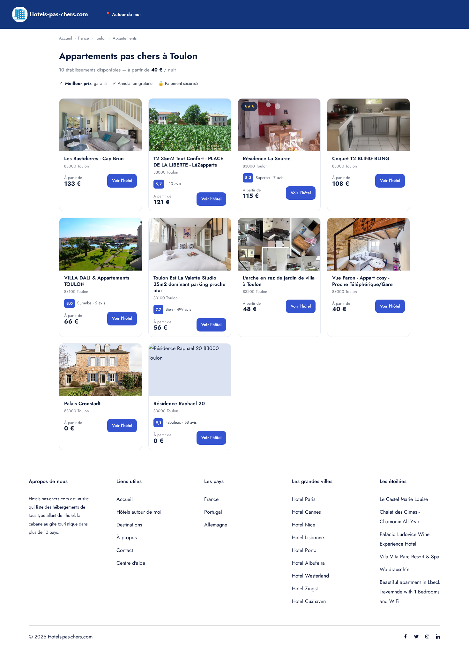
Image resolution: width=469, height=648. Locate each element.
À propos (126, 537)
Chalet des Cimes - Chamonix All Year (400, 516)
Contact (124, 550)
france (83, 38)
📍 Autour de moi (123, 14)
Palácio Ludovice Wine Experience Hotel (404, 539)
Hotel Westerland (310, 575)
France (211, 499)
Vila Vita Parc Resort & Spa (409, 556)
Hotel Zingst (305, 588)
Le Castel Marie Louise (404, 499)
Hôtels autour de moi (138, 512)
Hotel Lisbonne (308, 537)
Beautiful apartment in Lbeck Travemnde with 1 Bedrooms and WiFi (410, 591)
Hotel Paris (303, 499)
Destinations (129, 524)
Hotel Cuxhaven (309, 601)
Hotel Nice (303, 524)
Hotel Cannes (306, 512)
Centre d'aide (130, 563)
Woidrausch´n (394, 569)
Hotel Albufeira (308, 563)
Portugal (213, 512)
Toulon (101, 38)
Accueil (65, 38)
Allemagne (215, 524)
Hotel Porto (304, 550)
